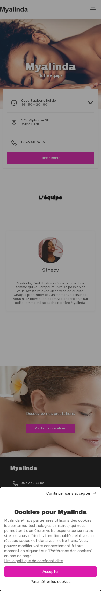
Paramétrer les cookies (50, 582)
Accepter (50, 571)
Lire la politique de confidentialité (33, 561)
